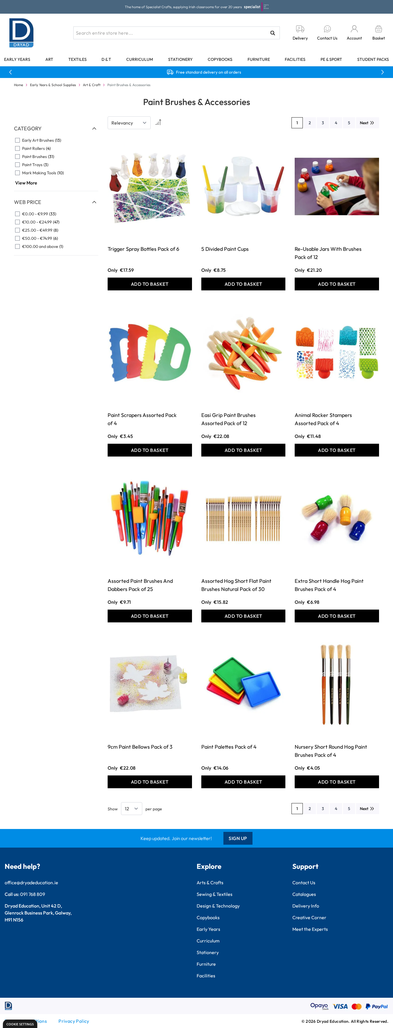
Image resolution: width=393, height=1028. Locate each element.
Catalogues (304, 894)
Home (18, 85)
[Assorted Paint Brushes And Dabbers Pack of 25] (150, 518)
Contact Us (303, 882)
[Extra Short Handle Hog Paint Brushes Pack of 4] (337, 518)
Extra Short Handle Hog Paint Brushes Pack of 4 (329, 585)
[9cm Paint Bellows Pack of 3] (150, 684)
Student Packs (373, 59)
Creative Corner (309, 917)
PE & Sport (331, 59)
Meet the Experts (310, 929)
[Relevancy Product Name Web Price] (129, 122)
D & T (106, 59)
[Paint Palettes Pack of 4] (243, 684)
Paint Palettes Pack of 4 (229, 746)
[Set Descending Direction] (157, 122)
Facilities (295, 59)
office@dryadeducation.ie (31, 882)
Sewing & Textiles (214, 894)
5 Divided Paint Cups (225, 249)
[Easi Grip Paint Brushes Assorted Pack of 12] (243, 352)
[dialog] (20, 1024)
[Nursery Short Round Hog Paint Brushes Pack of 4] (337, 684)
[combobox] (176, 32)
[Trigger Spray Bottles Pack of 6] (150, 186)
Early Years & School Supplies (53, 85)
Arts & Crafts (210, 882)
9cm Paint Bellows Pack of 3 (140, 746)
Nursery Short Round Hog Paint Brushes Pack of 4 (331, 750)
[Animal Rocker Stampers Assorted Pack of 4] (337, 352)
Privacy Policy (73, 1021)
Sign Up (238, 838)
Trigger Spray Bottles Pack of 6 (143, 249)
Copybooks (220, 59)
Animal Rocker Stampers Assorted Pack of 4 (323, 419)
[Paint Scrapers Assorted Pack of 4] (150, 352)
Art (49, 59)
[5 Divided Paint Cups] (243, 186)
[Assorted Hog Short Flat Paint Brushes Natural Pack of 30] (243, 518)
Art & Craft (91, 85)
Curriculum (139, 59)
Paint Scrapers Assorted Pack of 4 (142, 419)
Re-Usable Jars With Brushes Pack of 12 (328, 253)
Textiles (77, 59)
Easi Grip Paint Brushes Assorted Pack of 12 (228, 419)
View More (26, 183)
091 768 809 (32, 894)
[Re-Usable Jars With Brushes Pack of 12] (337, 186)
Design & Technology (218, 906)
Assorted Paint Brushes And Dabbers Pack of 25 (140, 585)
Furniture (259, 59)
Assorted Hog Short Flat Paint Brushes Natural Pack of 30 (236, 585)
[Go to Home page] (21, 32)
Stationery (180, 59)
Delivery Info (305, 906)
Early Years (17, 59)
